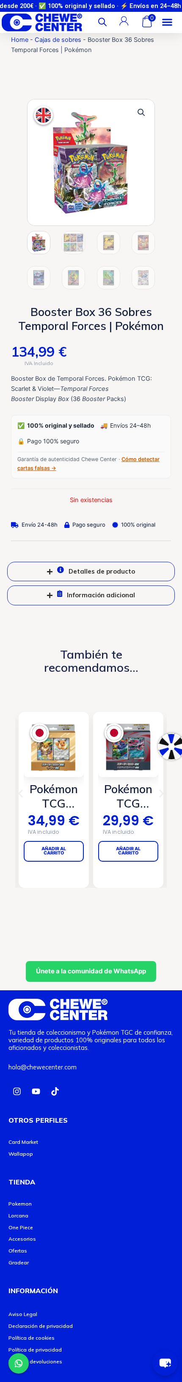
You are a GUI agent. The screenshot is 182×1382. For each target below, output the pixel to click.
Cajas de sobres (58, 40)
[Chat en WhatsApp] (18, 1363)
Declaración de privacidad (40, 1326)
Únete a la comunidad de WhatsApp (91, 971)
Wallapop (20, 1154)
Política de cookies (31, 1338)
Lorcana (18, 1215)
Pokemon (20, 1204)
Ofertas (17, 1250)
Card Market (23, 1142)
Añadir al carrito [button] (121, 851)
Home (19, 40)
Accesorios (22, 1239)
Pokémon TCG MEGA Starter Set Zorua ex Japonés (121, 796)
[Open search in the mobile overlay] (102, 22)
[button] (167, 22)
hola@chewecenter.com (42, 1067)
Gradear (18, 1262)
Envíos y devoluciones (35, 1361)
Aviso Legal (22, 1314)
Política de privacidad (35, 1349)
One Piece (20, 1227)
